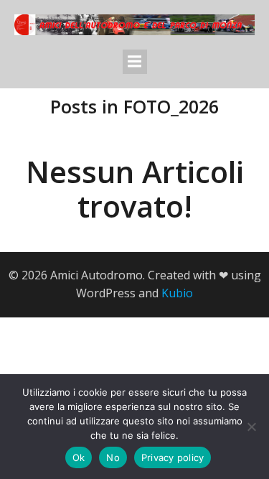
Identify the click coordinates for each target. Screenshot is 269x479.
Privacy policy (172, 457)
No (113, 457)
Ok (78, 457)
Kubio (177, 293)
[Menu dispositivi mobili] (135, 62)
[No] (251, 426)
